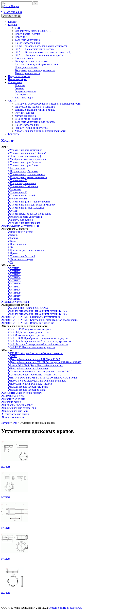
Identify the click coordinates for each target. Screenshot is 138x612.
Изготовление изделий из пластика (35, 106)
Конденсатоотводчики (28, 42)
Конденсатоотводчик (27, 124)
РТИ (17, 27)
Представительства (19, 76)
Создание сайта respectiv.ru (65, 607)
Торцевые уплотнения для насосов (35, 70)
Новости (20, 85)
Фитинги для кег (24, 112)
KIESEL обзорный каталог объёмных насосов (41, 46)
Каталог (12, 24)
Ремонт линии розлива (28, 118)
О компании (15, 82)
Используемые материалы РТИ (33, 30)
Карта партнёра (24, 97)
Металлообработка (25, 115)
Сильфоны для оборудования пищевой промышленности (48, 103)
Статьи (12, 100)
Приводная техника (26, 67)
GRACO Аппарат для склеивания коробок (39, 55)
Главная (12, 21)
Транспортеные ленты (27, 73)
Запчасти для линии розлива (31, 127)
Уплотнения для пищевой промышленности (40, 130)
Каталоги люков (24, 58)
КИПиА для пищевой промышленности (38, 64)
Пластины (21, 36)
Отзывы (19, 88)
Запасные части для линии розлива (35, 109)
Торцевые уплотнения (27, 39)
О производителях (25, 91)
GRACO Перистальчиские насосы (34, 49)
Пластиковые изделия (27, 33)
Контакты (13, 134)
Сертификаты (23, 94)
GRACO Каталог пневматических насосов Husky (43, 52)
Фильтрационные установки (31, 61)
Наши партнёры (17, 79)
